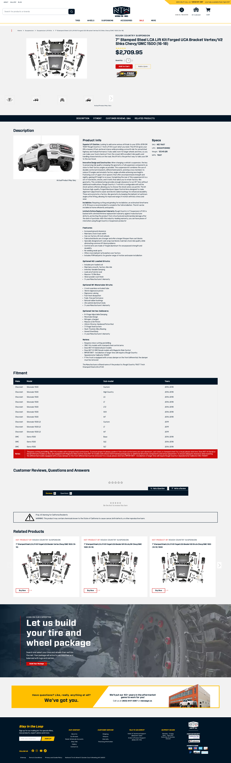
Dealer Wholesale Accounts (74, 739)
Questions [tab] (64, 493)
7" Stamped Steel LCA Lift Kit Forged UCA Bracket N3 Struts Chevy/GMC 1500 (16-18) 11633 (181, 545)
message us (146, 701)
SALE (141, 20)
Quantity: (119, 60)
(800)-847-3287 (130, 701)
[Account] (181, 10)
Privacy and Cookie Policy (53, 757)
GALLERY (13, 2)
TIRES (77, 20)
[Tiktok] (45, 751)
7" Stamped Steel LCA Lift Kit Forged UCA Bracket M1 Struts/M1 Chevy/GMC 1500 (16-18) (113, 545)
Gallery (74, 744)
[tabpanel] (46, 566)
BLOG (20, 2)
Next (111, 98)
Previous (2, 98)
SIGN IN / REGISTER (181, 15)
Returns (105, 736)
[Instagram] (37, 751)
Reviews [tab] (49, 493)
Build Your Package (36, 663)
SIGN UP (48, 738)
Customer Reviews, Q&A (118, 118)
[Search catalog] (71, 11)
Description (82, 118)
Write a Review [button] (180, 489)
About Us (74, 734)
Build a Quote (143, 66)
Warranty (105, 739)
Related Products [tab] (145, 118)
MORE (153, 20)
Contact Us (74, 747)
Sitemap (23, 757)
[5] (9, 565)
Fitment (97, 118)
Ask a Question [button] (159, 489)
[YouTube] (41, 751)
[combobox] (38, 11)
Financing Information (105, 741)
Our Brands (74, 736)
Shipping (105, 734)
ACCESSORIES (126, 20)
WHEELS (90, 20)
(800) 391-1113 (137, 740)
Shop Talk (74, 741)
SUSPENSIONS (107, 20)
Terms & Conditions (35, 757)
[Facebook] (32, 751)
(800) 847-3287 (136, 736)
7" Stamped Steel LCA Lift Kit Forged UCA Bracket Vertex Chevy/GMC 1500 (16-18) (46, 545)
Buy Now (22, 590)
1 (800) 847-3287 (197, 2)
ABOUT (6, 2)
